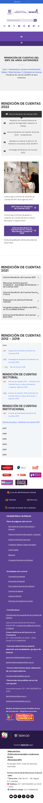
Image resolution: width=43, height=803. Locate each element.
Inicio (5, 69)
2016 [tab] (5, 434)
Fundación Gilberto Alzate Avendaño (22, 545)
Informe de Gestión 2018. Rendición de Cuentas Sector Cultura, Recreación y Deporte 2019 (23, 396)
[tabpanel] (21, 387)
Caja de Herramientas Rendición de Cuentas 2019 (21, 352)
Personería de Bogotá (16, 581)
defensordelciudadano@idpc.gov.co (20, 662)
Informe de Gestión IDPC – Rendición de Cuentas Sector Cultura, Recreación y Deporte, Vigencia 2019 (23, 384)
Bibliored (11, 555)
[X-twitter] (14, 26)
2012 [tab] (5, 455)
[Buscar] (35, 20)
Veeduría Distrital (14, 596)
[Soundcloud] (24, 26)
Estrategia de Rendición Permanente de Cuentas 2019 (23, 360)
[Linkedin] (34, 26)
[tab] (21, 114)
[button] (21, 36)
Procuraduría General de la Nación (21, 586)
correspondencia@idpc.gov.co (18, 676)
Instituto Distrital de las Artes (19, 540)
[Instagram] (4, 26)
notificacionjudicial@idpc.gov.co (18, 701)
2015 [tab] (5, 439)
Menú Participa (15, 72)
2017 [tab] (5, 428)
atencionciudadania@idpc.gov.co (18, 657)
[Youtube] (19, 26)
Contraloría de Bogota (16, 576)
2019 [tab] (5, 345)
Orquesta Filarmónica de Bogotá (20, 560)
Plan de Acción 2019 (17, 367)
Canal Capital (13, 550)
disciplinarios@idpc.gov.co (16, 696)
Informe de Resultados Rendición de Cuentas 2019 (22, 414)
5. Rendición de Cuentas (32, 72)
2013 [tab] (5, 449)
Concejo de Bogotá (15, 591)
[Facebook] (9, 26)
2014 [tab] (5, 444)
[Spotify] (29, 26)
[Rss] (32, 796)
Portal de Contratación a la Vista (20, 601)
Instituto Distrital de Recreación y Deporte (24, 534)
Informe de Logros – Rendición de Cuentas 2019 (21, 422)
